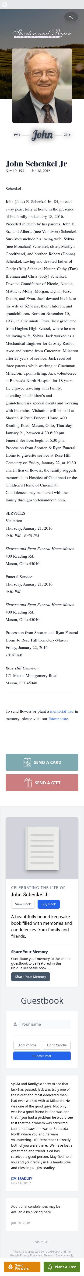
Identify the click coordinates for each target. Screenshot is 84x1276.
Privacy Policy (29, 1255)
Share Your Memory (30, 976)
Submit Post (42, 1056)
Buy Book (49, 904)
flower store (58, 718)
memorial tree (62, 711)
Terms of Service (55, 1255)
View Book (23, 904)
